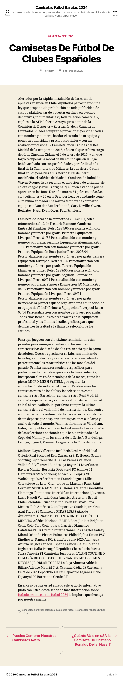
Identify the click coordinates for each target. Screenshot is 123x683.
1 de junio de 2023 (73, 70)
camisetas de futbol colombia (38, 609)
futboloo (24, 595)
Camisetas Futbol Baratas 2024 (61, 7)
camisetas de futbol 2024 (49, 595)
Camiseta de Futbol (61, 36)
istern (51, 70)
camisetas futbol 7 (66, 609)
